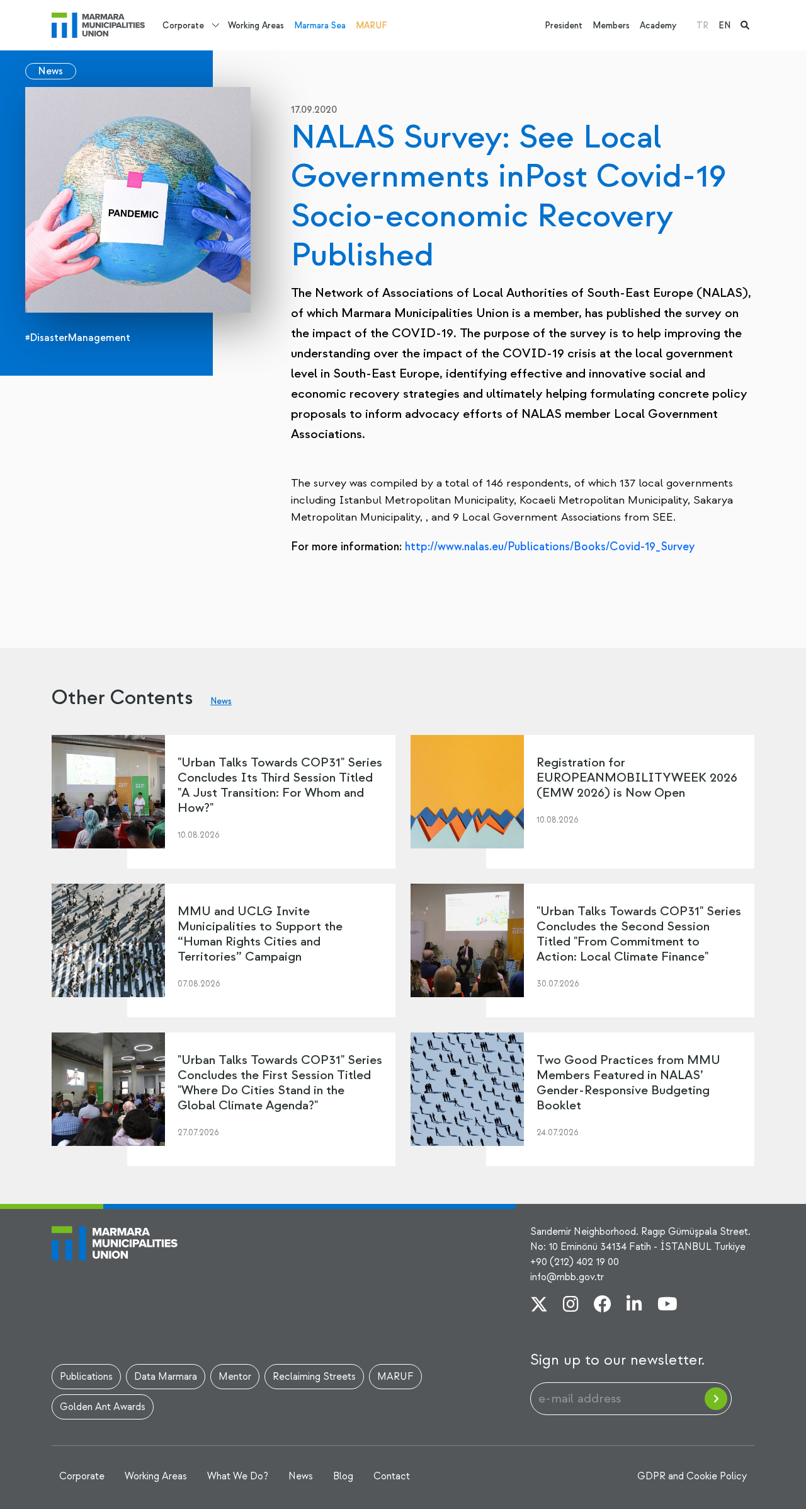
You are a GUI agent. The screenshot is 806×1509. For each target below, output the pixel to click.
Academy (658, 25)
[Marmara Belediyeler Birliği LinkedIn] (634, 1305)
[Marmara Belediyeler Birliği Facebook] (602, 1305)
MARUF (371, 25)
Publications (86, 1376)
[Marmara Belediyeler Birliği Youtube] (667, 1305)
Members (611, 25)
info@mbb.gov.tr (567, 1277)
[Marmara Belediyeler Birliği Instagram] (570, 1305)
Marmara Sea (320, 25)
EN (724, 25)
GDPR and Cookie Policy (692, 1476)
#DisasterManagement (77, 338)
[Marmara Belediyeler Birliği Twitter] (539, 1305)
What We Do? (237, 1476)
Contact (391, 1476)
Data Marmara (165, 1376)
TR (702, 25)
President (563, 25)
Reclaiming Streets (314, 1376)
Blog (343, 1476)
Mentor (235, 1376)
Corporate (183, 25)
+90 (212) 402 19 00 (574, 1262)
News (50, 71)
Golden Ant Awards (102, 1407)
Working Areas (256, 25)
